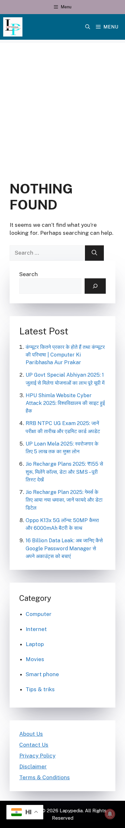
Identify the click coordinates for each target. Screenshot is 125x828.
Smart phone (42, 674)
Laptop (35, 644)
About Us (31, 734)
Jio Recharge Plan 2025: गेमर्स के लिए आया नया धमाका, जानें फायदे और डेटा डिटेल (64, 500)
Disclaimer (33, 766)
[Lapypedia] (12, 27)
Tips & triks (40, 689)
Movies (35, 659)
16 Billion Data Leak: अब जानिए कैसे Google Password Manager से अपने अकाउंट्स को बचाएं (64, 548)
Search (28, 274)
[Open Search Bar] (87, 27)
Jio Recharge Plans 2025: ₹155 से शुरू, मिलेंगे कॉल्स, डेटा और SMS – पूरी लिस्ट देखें (64, 471)
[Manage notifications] (110, 814)
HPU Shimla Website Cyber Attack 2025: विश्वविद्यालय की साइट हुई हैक (65, 403)
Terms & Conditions (44, 777)
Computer (39, 614)
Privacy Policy (37, 755)
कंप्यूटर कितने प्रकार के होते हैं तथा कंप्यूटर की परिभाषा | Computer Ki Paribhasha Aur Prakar (65, 354)
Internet (36, 629)
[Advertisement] (62, 105)
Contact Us (33, 745)
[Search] (94, 253)
